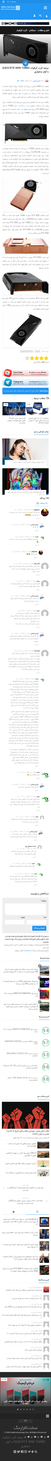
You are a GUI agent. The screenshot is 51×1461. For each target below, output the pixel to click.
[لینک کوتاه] (18, 81)
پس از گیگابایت (23, 105)
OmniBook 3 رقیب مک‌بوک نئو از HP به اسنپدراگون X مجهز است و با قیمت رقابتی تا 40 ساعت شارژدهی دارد (20, 1222)
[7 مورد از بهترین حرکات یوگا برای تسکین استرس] (43, 1163)
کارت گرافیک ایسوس (26, 351)
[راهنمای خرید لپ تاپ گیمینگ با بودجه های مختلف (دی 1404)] (25, 1391)
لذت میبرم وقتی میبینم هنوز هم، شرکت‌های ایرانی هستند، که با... (22, 1316)
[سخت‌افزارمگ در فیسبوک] (22, 1451)
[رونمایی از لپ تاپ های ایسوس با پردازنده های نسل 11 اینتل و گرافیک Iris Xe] (37, 408)
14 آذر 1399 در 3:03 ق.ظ (26, 610)
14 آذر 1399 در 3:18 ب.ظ (24, 679)
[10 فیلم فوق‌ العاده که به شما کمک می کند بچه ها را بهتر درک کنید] (25, 481)
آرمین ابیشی (36, 81)
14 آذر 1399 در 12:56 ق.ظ (23, 563)
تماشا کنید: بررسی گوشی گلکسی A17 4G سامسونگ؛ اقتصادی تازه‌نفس (20, 1067)
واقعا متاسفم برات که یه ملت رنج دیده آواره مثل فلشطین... (22, 1341)
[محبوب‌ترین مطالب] (14, 1212)
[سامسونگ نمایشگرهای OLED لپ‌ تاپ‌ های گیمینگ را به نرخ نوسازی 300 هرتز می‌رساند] (44, 983)
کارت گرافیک (21, 30)
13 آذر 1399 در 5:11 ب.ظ (25, 796)
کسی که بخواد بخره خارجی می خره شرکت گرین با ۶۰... (24, 1333)
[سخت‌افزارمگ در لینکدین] (15, 1451)
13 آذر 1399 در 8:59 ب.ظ (18, 831)
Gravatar (27, 950)
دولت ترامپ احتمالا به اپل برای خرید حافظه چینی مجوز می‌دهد (20, 1233)
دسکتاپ (32, 30)
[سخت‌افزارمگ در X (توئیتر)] (18, 1451)
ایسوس (37, 351)
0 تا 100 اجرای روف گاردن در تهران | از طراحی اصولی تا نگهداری (21, 1154)
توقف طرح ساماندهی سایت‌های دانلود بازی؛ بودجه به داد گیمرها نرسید (21, 392)
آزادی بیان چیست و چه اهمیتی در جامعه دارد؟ (21, 1172)
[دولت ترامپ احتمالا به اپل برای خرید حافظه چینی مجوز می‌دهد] (44, 1234)
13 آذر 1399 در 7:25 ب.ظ (24, 816)
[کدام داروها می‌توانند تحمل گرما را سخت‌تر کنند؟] (25, 451)
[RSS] (36, 1451)
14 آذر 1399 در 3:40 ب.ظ (20, 596)
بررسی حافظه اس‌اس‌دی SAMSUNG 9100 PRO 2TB (21, 1042)
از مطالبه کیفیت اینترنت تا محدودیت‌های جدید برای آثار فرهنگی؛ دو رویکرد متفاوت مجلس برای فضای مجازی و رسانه (21, 1006)
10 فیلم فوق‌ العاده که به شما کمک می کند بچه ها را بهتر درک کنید (26, 493)
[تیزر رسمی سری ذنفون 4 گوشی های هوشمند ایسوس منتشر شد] (14, 408)
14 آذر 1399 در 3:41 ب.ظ (20, 633)
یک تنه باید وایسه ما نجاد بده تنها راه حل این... (26, 1298)
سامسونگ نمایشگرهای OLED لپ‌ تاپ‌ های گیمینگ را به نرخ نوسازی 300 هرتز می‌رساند (20, 982)
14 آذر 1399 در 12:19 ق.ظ (23, 651)
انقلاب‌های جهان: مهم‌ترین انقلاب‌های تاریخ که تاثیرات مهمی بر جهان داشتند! (27, 1132)
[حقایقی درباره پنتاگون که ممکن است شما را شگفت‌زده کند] (43, 1145)
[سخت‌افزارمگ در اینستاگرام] (25, 1451)
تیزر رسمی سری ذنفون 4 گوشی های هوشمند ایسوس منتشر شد (16, 420)
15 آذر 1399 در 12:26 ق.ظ (20, 551)
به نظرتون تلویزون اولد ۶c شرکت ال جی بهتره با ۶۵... (24, 1325)
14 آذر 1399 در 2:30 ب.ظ (21, 863)
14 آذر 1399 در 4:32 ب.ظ (23, 510)
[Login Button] (34, 16)
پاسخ (38, 518)
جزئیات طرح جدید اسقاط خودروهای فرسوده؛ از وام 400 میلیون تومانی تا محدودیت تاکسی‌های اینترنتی (21, 970)
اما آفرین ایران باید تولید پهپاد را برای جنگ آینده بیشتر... (23, 1366)
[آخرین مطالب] (37, 1212)
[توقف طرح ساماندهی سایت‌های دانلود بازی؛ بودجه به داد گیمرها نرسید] (44, 1246)
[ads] (25, 23)
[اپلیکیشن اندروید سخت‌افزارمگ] (32, 1451)
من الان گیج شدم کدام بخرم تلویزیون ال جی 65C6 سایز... (22, 1306)
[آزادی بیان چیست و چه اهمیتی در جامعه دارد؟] (43, 1172)
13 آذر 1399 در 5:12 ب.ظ (25, 772)
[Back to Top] (25, 1421)
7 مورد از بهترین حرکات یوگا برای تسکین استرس (20, 1163)
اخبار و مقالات (43, 30)
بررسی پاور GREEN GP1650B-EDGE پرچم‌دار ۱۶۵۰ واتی (21, 994)
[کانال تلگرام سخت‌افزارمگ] (29, 1451)
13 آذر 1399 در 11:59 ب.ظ (26, 848)
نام (44, 917)
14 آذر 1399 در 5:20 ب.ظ (20, 524)
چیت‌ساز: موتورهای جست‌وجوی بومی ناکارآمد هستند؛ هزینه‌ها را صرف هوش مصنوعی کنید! (20, 1258)
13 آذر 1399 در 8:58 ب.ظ (20, 784)
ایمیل (22, 917)
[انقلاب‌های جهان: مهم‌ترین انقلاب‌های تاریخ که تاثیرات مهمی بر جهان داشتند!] (25, 1115)
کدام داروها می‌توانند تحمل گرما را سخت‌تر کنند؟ (28, 462)
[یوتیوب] (25, 373)
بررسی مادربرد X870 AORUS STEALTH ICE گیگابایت (22, 1054)
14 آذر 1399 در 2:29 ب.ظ (23, 873)
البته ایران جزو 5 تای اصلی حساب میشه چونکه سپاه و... (23, 1358)
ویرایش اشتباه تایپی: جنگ (33, 1350)
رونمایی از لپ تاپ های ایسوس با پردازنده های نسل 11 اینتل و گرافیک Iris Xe (38, 420)
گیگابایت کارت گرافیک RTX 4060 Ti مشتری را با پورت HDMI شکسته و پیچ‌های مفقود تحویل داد (20, 1270)
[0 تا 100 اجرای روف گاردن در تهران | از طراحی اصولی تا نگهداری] (43, 1154)
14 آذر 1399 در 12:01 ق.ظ (25, 581)
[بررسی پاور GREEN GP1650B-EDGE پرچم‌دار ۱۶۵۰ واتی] (44, 995)
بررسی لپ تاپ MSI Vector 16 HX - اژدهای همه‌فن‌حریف (22, 1079)
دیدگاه (41, 503)
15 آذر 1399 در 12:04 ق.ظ (24, 537)
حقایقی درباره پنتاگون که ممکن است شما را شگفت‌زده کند (22, 1145)
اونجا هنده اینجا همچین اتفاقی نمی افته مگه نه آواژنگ (24, 1290)
